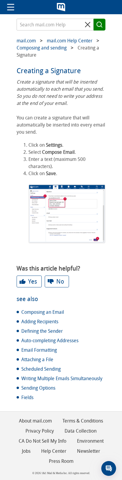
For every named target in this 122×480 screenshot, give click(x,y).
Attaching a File (37, 359)
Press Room (61, 461)
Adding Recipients (39, 321)
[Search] (99, 25)
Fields (27, 397)
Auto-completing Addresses (49, 340)
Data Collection (81, 431)
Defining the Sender (42, 331)
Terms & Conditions (82, 421)
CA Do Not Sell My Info (42, 441)
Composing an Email (42, 312)
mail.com (61, 7)
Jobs (26, 451)
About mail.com (35, 421)
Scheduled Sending (41, 369)
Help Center (53, 451)
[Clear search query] (87, 24)
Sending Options (38, 388)
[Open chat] (108, 468)
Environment (90, 441)
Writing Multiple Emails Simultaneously (61, 378)
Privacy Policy (39, 431)
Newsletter (88, 451)
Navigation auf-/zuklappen (10, 7)
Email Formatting (39, 350)
